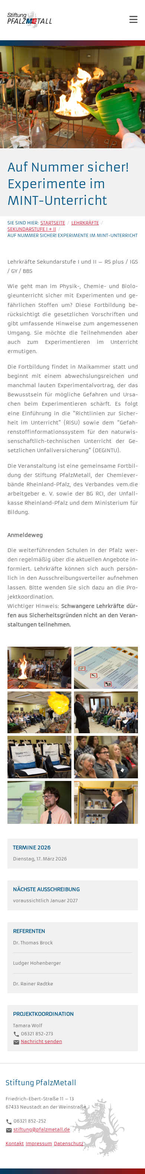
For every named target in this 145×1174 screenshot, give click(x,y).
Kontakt (15, 1143)
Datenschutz (68, 1143)
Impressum (39, 1143)
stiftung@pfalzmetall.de (41, 1130)
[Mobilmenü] (133, 20)
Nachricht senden (41, 1041)
